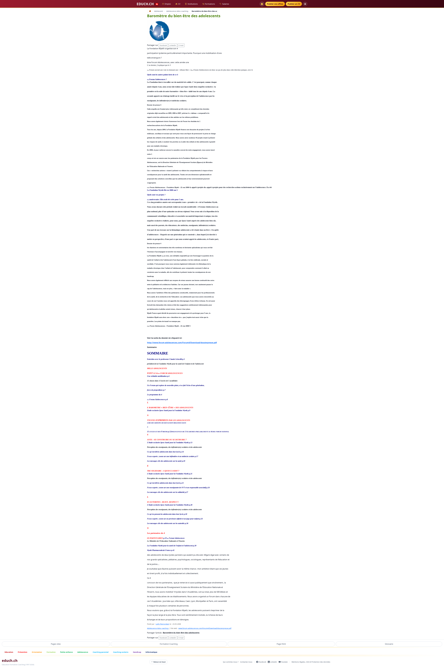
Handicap (137, 652)
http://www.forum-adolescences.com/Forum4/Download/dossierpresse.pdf (182, 342)
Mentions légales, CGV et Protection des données (311, 662)
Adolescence (82, 652)
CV (179, 4)
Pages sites (56, 644)
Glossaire (389, 644)
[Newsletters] (262, 4)
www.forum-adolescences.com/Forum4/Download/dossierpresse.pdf (204, 628)
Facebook (163, 45)
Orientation (37, 652)
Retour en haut (159, 662)
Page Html (281, 644)
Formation (51, 652)
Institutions (193, 4)
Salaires (225, 4)
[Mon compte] (305, 4)
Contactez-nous (246, 662)
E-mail (181, 45)
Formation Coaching (169, 644)
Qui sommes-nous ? (230, 662)
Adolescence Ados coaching (158, 628)
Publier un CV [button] (294, 4)
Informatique (151, 652)
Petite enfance (66, 652)
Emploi (168, 4)
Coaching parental (101, 652)
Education (9, 652)
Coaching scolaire (120, 652)
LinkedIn (172, 45)
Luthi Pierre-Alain (162, 624)
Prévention (22, 652)
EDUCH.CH (148, 4)
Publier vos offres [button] (275, 4)
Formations (210, 4)
